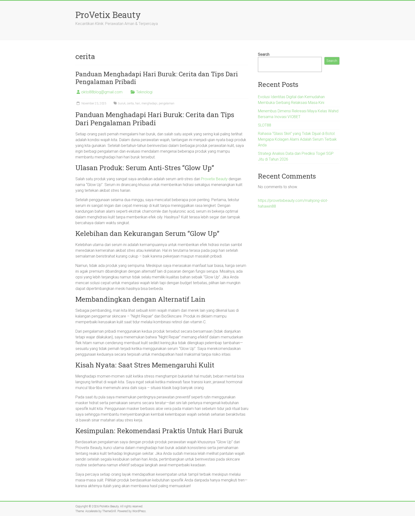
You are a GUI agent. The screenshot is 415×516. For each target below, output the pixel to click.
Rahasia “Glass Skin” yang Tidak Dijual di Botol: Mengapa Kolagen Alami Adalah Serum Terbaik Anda (297, 139)
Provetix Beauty (214, 179)
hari (137, 103)
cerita (130, 103)
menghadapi (149, 103)
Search (263, 54)
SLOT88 (264, 125)
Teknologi (144, 92)
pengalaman (166, 103)
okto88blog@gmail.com (101, 92)
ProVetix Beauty (108, 14)
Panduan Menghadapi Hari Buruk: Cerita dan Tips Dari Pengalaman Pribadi (156, 78)
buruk (122, 103)
